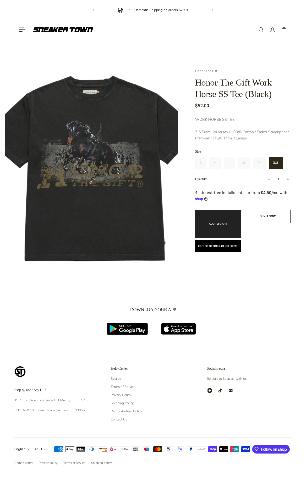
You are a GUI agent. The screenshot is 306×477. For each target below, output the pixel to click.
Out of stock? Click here (218, 246)
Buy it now (268, 216)
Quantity (201, 179)
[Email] (230, 390)
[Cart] (284, 29)
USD (38, 449)
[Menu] (22, 30)
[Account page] (272, 29)
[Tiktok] (220, 390)
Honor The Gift (206, 71)
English (19, 449)
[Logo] (63, 29)
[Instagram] (209, 390)
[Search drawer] (261, 29)
